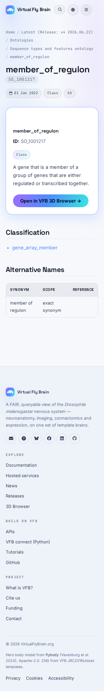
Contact (14, 618)
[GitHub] (74, 438)
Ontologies (21, 40)
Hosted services (22, 475)
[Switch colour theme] (73, 9)
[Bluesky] (36, 438)
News (11, 485)
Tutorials (15, 552)
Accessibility (61, 678)
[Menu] (86, 9)
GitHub (13, 562)
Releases (15, 496)
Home (10, 32)
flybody (52, 655)
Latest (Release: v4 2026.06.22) (57, 32)
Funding (14, 608)
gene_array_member (34, 247)
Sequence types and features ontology (51, 48)
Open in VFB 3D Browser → (50, 201)
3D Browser (18, 506)
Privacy (13, 678)
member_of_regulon (29, 56)
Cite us (13, 598)
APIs (10, 531)
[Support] (11, 438)
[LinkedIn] (62, 438)
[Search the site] (59, 9)
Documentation (21, 465)
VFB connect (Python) (28, 542)
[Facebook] (49, 438)
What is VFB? (19, 587)
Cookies (34, 678)
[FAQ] (23, 438)
